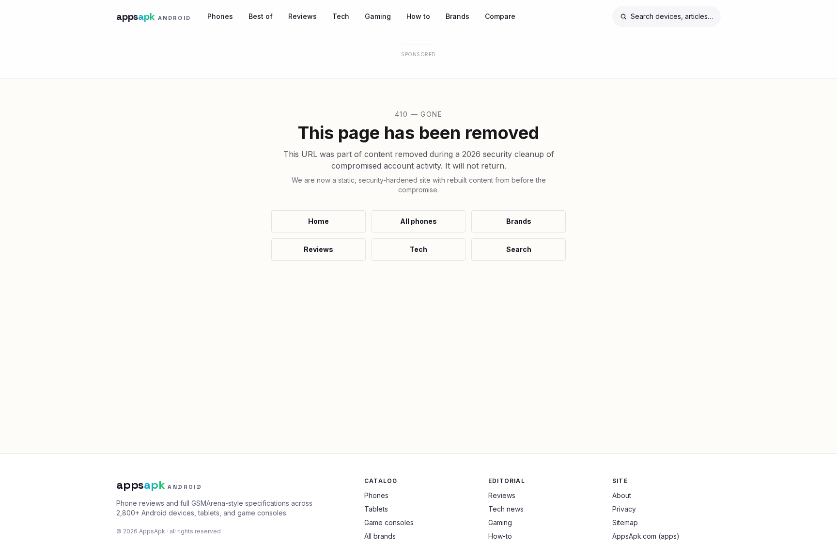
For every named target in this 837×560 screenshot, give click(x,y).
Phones (220, 16)
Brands (457, 16)
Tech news (506, 509)
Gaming (378, 16)
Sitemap (625, 522)
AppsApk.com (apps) (646, 536)
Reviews (302, 16)
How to (418, 16)
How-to (500, 536)
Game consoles (389, 522)
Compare (500, 16)
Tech (340, 16)
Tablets (376, 509)
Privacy (624, 509)
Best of (260, 16)
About (621, 495)
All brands (380, 536)
